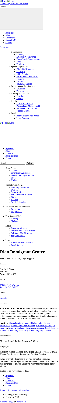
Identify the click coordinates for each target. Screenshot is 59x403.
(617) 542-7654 (10, 285)
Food (18, 62)
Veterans (20, 79)
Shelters (19, 98)
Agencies (9, 33)
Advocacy (23, 330)
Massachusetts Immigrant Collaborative (26, 323)
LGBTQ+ (20, 71)
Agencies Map (11, 40)
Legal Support (22, 118)
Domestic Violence (24, 103)
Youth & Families (24, 84)
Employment (22, 91)
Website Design (7, 402)
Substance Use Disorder (26, 108)
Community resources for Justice (14, 3)
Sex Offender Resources (27, 76)
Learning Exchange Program (20, 328)
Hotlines (20, 64)
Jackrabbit (21, 402)
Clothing (20, 54)
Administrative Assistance (27, 116)
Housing (20, 96)
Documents (10, 38)
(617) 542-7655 (9, 287)
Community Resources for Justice (14, 390)
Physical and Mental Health (28, 106)
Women (19, 81)
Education (20, 89)
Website (3, 298)
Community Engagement (40, 330)
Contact (8, 42)
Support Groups (23, 111)
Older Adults (22, 74)
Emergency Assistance (26, 57)
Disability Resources (25, 69)
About (8, 35)
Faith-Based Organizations (28, 59)
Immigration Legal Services (23, 325)
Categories (4, 47)
